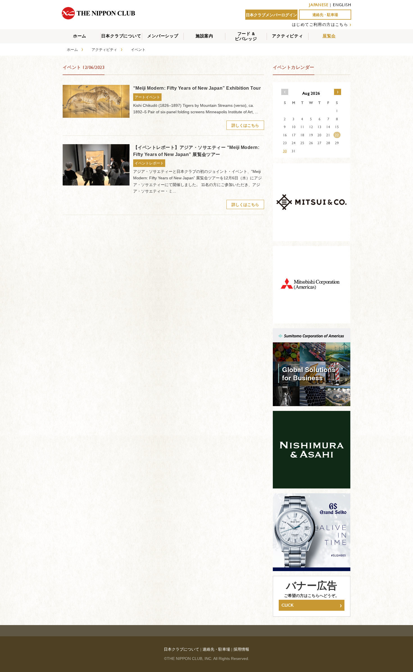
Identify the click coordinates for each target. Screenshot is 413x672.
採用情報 (241, 649)
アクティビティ (287, 36)
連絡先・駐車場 (325, 15)
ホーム (79, 36)
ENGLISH (342, 5)
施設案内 (204, 36)
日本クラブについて (121, 36)
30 (285, 150)
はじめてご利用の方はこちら (320, 24)
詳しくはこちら (245, 125)
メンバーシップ (162, 36)
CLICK (312, 605)
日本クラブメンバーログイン (271, 15)
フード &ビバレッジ (246, 36)
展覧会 (329, 36)
